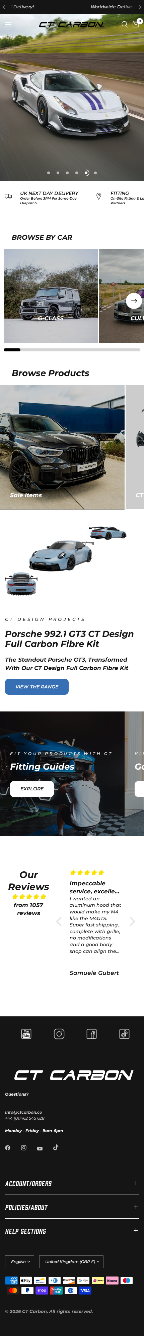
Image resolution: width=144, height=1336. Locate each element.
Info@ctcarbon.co (23, 1112)
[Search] (124, 24)
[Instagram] (28, 1147)
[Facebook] (12, 1147)
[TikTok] (60, 1147)
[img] (28, 897)
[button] (134, 301)
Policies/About (26, 1207)
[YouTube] (44, 1148)
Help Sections (25, 1230)
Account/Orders (28, 1183)
